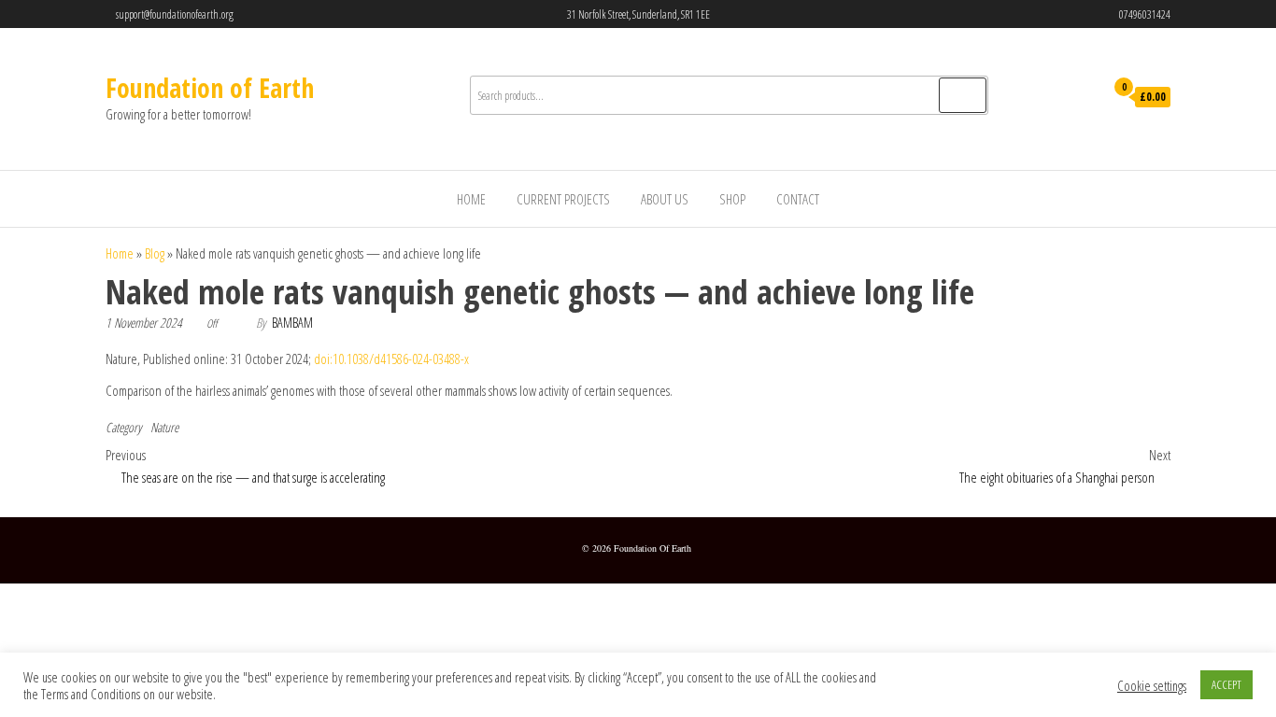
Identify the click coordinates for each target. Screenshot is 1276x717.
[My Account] (1085, 98)
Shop (732, 199)
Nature (164, 427)
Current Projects (563, 199)
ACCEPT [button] (1226, 684)
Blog (154, 253)
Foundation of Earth (210, 87)
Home (471, 199)
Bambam (292, 322)
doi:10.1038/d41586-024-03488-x (391, 358)
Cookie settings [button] (1151, 685)
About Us (664, 199)
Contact (797, 199)
